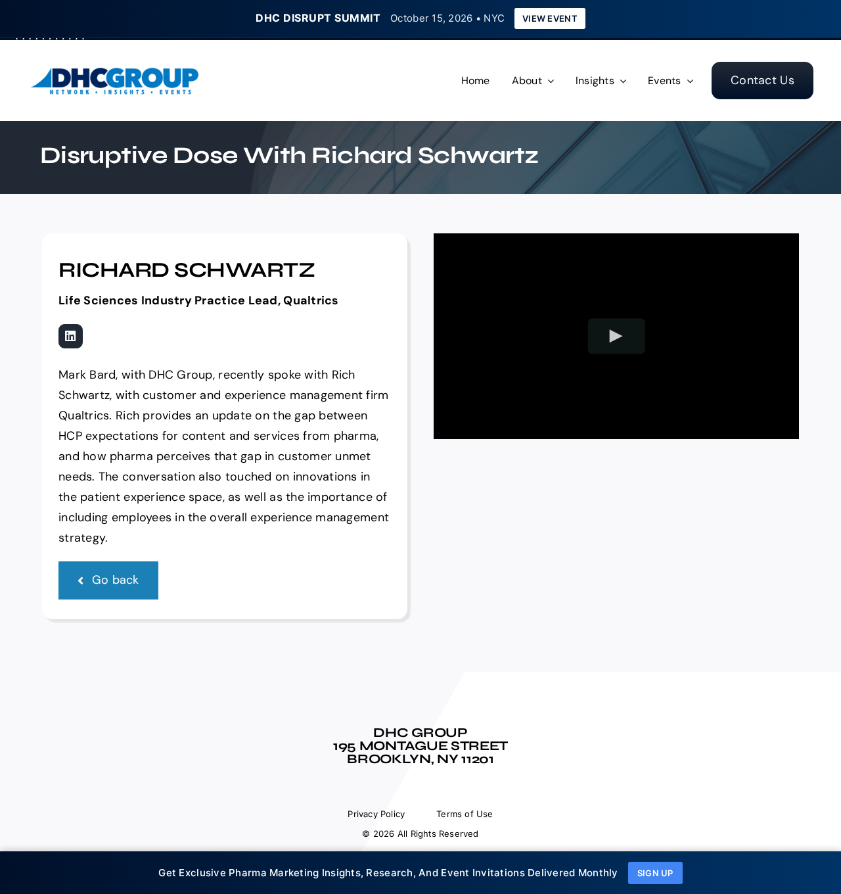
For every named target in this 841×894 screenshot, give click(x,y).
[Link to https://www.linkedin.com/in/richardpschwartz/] (70, 336)
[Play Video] (616, 336)
